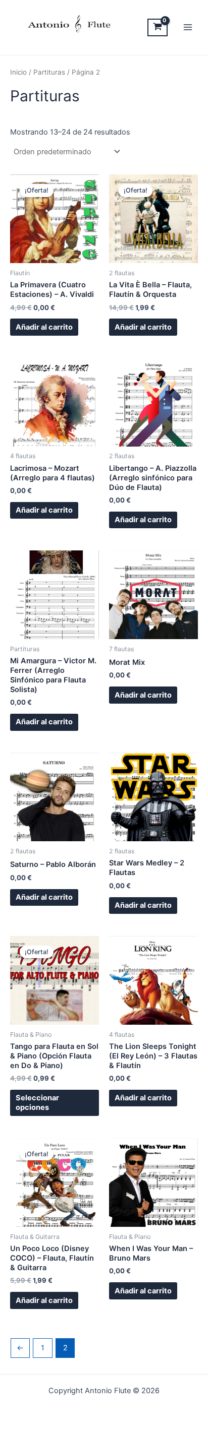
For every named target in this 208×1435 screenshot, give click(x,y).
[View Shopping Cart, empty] (157, 27)
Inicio (18, 72)
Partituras (49, 72)
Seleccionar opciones (37, 1102)
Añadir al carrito (44, 327)
